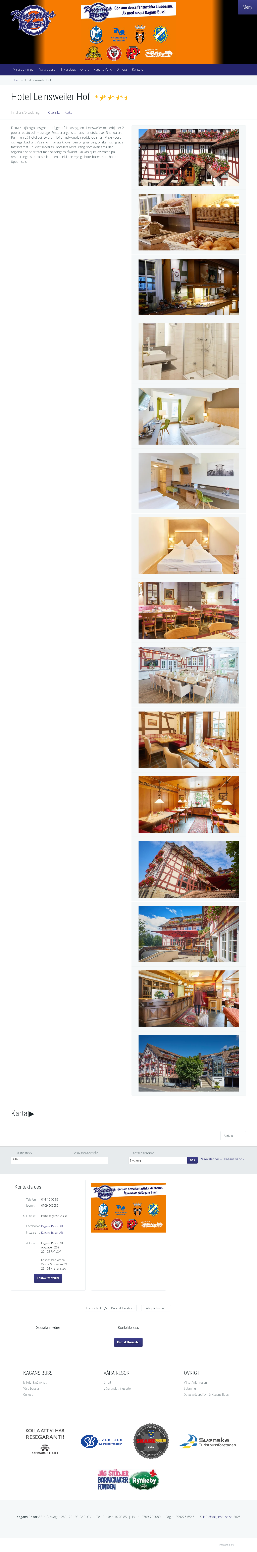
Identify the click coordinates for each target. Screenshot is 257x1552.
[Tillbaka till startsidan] (44, 20)
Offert (84, 69)
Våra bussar (48, 69)
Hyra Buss (68, 69)
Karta (68, 112)
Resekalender (209, 1159)
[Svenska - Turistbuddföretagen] (207, 1441)
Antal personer (143, 1153)
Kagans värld (233, 1159)
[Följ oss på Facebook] (44, 1338)
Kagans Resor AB (52, 1226)
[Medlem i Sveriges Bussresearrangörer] (102, 1441)
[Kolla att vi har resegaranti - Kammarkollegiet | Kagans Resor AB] (45, 1441)
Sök (192, 1160)
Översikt (54, 112)
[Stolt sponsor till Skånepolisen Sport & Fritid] (151, 1441)
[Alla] (40, 1159)
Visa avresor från (86, 1153)
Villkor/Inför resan (195, 1382)
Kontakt (137, 69)
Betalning (190, 1388)
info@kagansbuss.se (54, 1216)
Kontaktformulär (48, 1278)
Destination (23, 1153)
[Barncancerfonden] (128, 1479)
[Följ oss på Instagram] (52, 1338)
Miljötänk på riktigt (35, 1382)
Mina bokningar (24, 69)
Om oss (121, 69)
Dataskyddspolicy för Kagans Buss (206, 1394)
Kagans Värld (102, 69)
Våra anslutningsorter (118, 1388)
